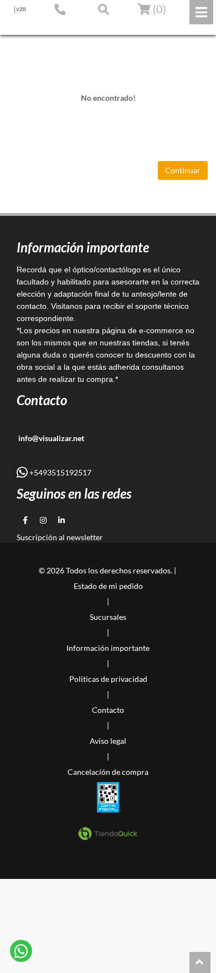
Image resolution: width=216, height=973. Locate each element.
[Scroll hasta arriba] (199, 962)
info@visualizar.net (50, 438)
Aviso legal (108, 741)
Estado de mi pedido (46, 26)
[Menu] (201, 12)
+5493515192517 (59, 472)
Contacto (108, 710)
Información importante (108, 648)
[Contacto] (59, 8)
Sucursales (108, 617)
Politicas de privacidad (108, 679)
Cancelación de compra (108, 772)
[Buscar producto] (103, 8)
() (158, 8)
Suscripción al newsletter (60, 537)
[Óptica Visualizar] (20, 10)
